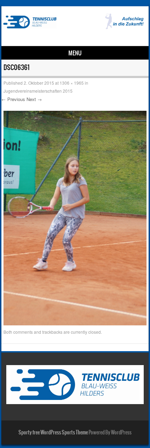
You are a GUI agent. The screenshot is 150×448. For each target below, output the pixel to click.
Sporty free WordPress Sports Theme (53, 432)
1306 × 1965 (72, 83)
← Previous (13, 99)
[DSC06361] (74, 323)
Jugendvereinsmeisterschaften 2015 (38, 91)
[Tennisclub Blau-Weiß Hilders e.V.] (73, 27)
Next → (34, 99)
